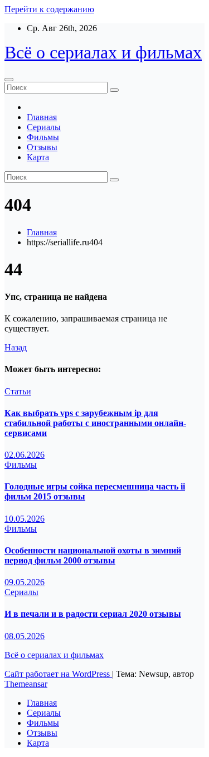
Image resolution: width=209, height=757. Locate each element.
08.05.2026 (24, 636)
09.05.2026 (24, 582)
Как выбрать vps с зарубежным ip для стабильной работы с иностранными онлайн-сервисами (95, 423)
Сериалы (44, 127)
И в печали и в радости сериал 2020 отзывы (92, 614)
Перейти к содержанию (49, 9)
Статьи (17, 391)
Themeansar (25, 684)
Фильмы (43, 137)
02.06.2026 (24, 454)
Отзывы (42, 147)
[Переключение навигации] (8, 79)
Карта (38, 157)
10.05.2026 (24, 518)
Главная (42, 117)
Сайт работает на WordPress (58, 674)
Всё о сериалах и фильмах (103, 52)
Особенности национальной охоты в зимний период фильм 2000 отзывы (92, 555)
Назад (15, 347)
